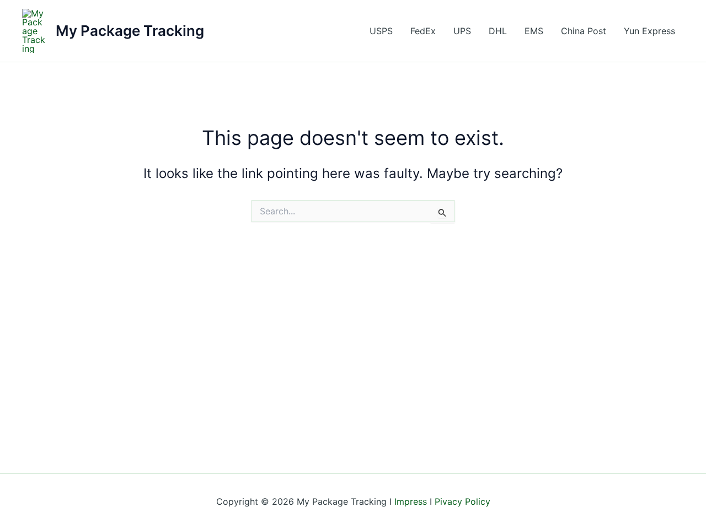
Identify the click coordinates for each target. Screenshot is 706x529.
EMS (534, 30)
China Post (583, 30)
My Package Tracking (130, 30)
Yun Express (649, 30)
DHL (498, 30)
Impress (410, 501)
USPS (381, 30)
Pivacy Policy (462, 501)
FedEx (423, 30)
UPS (462, 30)
